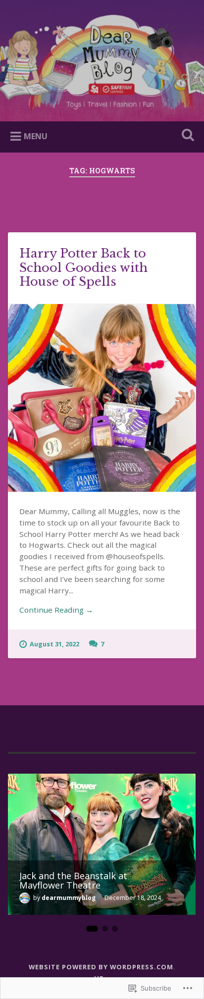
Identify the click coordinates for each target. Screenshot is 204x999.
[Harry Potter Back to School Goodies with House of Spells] (102, 398)
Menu (36, 136)
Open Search (186, 136)
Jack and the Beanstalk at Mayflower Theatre (73, 880)
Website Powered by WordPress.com (101, 966)
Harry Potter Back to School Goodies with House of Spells (83, 267)
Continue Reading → (56, 610)
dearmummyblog (69, 898)
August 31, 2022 (54, 643)
